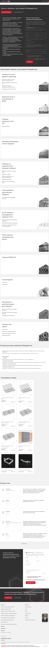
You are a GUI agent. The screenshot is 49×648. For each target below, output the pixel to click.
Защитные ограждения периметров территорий (9, 220)
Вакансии (26, 615)
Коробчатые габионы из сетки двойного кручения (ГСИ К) (8, 80)
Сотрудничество (28, 613)
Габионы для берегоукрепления (8, 331)
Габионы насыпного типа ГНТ (8, 121)
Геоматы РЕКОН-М (9, 257)
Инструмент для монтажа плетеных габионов (9, 313)
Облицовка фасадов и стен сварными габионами (7, 177)
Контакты (26, 617)
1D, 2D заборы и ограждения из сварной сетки (8, 215)
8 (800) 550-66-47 (6, 638)
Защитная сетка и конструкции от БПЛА (8, 99)
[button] (6, 12)
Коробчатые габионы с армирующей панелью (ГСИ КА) (8, 86)
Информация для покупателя (30, 619)
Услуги (26, 611)
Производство (3, 628)
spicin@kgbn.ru (3, 643)
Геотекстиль (4, 282)
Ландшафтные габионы (7, 179)
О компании (27, 604)
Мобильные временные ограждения (9, 222)
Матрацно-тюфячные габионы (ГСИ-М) (9, 83)
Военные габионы (6, 126)
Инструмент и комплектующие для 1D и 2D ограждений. (9, 225)
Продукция (3, 604)
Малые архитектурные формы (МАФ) (8, 182)
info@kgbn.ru (3, 640)
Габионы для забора (6, 174)
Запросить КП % (30, 582)
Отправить (29, 61)
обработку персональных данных (39, 579)
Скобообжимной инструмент (8, 315)
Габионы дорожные (6, 335)
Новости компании (28, 606)
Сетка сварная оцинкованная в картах (8, 237)
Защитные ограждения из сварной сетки (8, 615)
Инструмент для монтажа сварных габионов (9, 310)
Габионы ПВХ (5, 329)
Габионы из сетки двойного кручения (9, 76)
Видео (26, 609)
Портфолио (3, 626)
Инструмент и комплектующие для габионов (8, 304)
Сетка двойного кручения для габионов (8, 192)
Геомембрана (5, 284)
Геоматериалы (7, 280)
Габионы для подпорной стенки (8, 333)
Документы (3, 630)
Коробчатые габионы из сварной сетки (9, 172)
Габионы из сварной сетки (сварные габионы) (9, 166)
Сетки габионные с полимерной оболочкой (8, 198)
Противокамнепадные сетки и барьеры (9, 143)
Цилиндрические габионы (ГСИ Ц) (9, 89)
